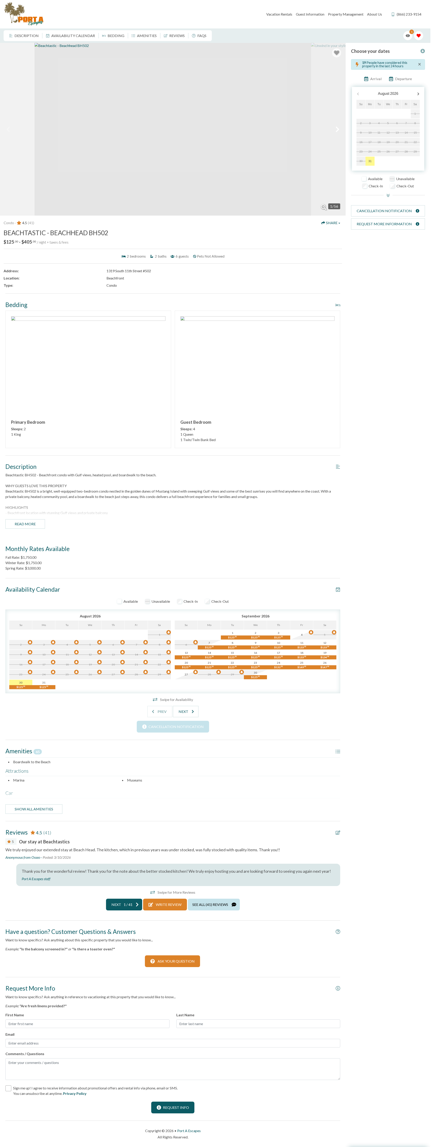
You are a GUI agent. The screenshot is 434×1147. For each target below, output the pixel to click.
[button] (8, 129)
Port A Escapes (189, 1130)
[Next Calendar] (418, 94)
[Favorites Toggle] (418, 35)
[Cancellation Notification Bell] (168, 632)
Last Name (185, 1015)
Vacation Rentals (279, 14)
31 (370, 161)
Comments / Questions (24, 1054)
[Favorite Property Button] (336, 52)
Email (9, 1034)
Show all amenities (34, 809)
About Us (374, 14)
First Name (14, 1015)
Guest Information (310, 14)
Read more (25, 524)
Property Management (345, 14)
